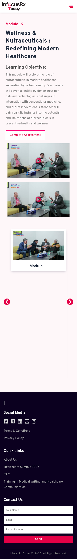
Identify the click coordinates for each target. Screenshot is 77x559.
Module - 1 (39, 266)
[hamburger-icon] (71, 6)
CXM (7, 474)
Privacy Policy (14, 438)
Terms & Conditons (17, 431)
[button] (38, 161)
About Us (10, 460)
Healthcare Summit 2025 (21, 467)
